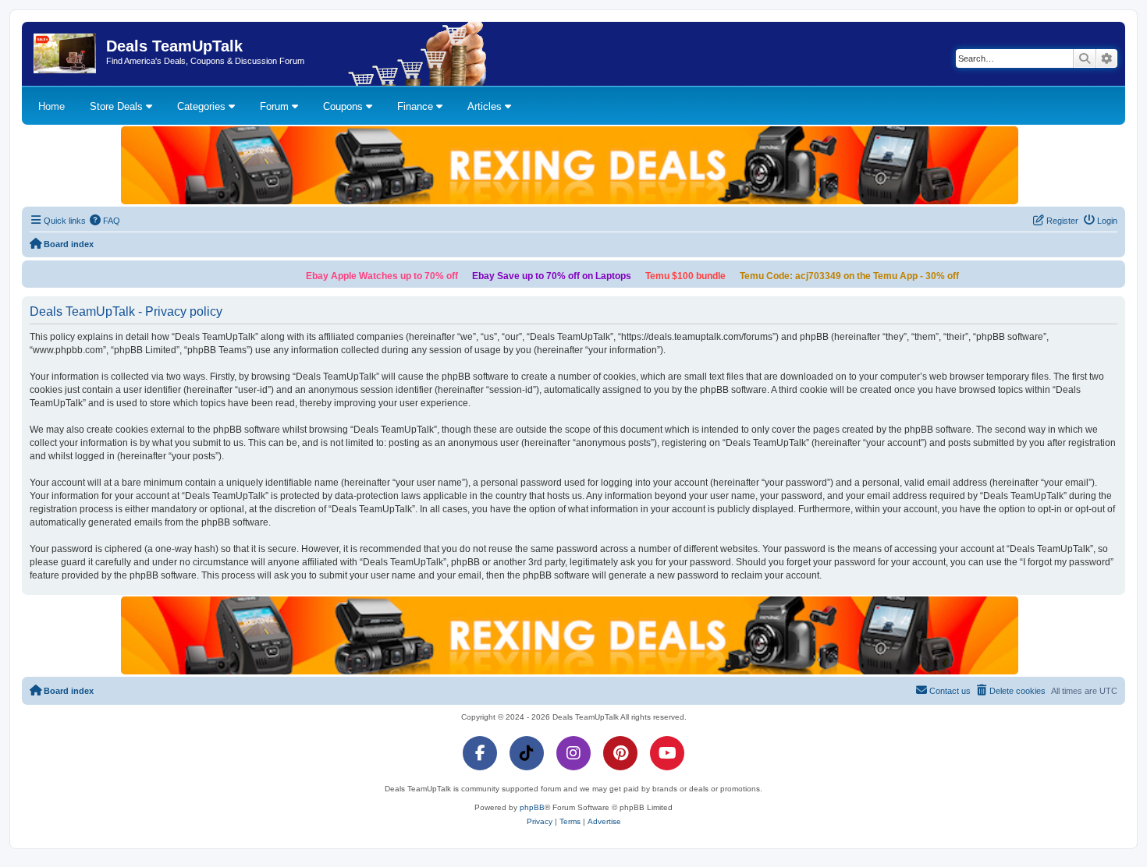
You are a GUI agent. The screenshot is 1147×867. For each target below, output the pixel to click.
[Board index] (66, 54)
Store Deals (118, 106)
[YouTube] (667, 753)
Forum (276, 106)
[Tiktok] (527, 753)
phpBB (532, 807)
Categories (203, 106)
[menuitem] (105, 220)
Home (51, 106)
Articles (486, 106)
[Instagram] (573, 753)
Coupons (344, 106)
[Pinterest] (620, 753)
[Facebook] (480, 753)
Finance (416, 106)
